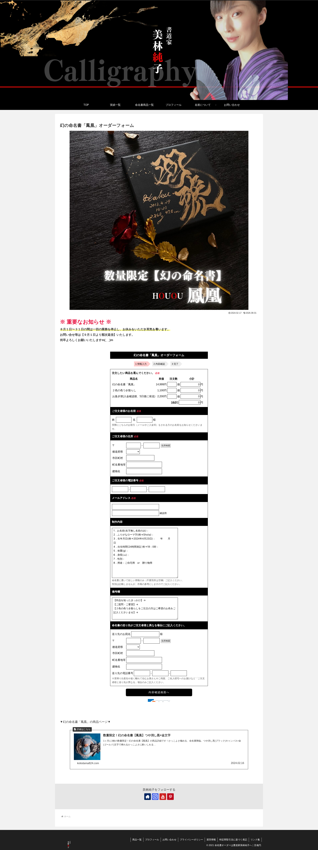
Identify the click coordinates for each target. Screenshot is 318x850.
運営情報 (211, 839)
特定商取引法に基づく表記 (233, 839)
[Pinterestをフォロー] (170, 796)
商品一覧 (137, 839)
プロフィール (152, 839)
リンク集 (255, 839)
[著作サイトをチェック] (147, 796)
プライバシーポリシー (191, 839)
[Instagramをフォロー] (155, 796)
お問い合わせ (169, 839)
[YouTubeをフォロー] (162, 796)
